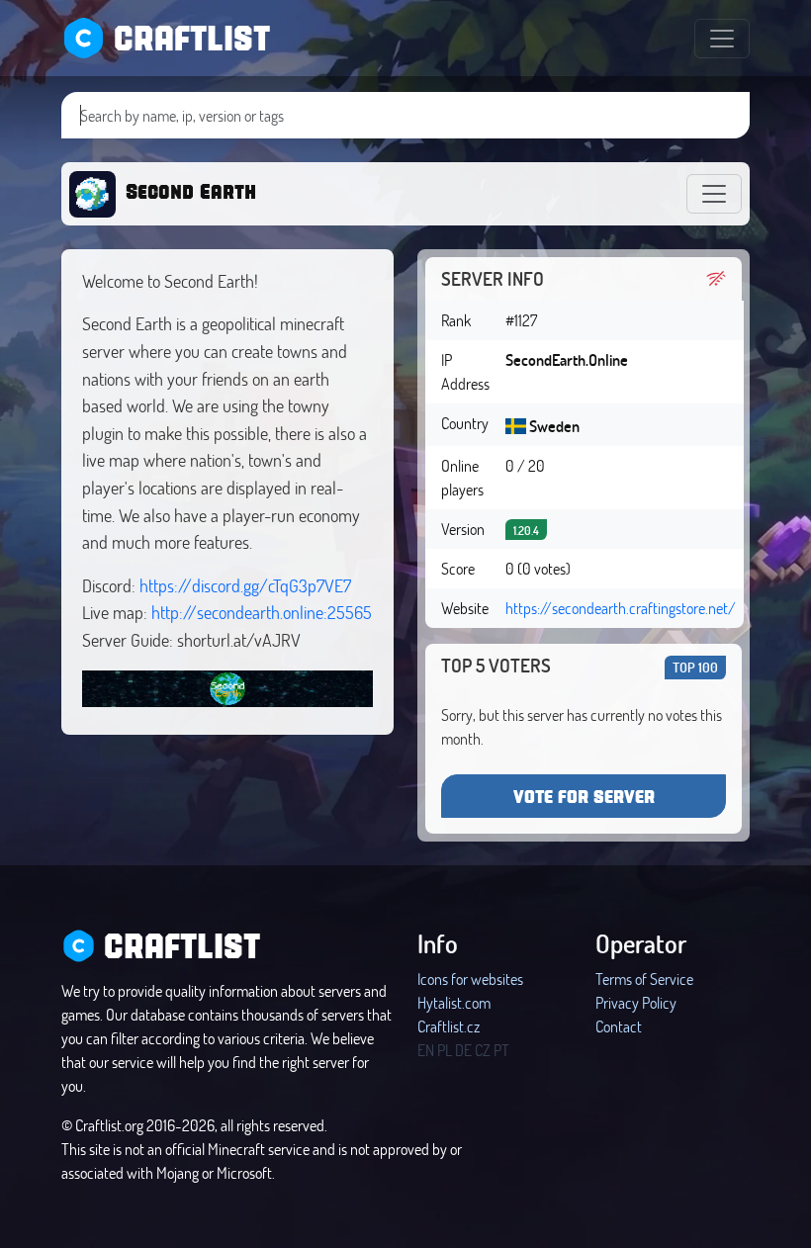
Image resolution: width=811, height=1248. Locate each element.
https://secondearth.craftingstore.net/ (620, 607)
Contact (618, 1026)
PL (444, 1049)
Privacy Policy (635, 1002)
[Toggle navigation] (722, 38)
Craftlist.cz (448, 1026)
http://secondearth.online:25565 (261, 612)
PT (501, 1049)
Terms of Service (644, 978)
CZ (483, 1049)
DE (463, 1049)
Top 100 (695, 667)
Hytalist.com (454, 1002)
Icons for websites (470, 978)
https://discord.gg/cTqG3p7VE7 (245, 585)
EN (425, 1049)
